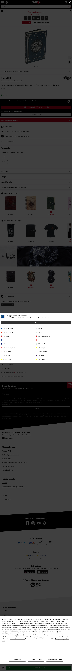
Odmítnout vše (36, 659)
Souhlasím (17, 659)
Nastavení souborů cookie (17, 639)
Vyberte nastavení (55, 659)
